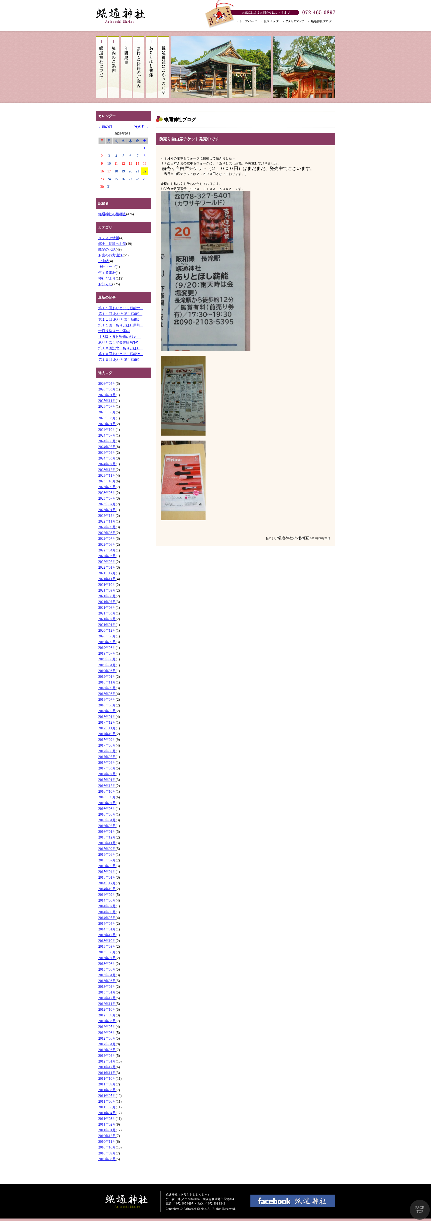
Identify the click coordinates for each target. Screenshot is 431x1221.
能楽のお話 (107, 249)
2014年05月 (107, 918)
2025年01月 (107, 424)
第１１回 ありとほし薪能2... (120, 314)
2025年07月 (107, 406)
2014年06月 (107, 912)
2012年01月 (107, 1061)
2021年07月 (107, 602)
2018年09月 (107, 688)
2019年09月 (107, 642)
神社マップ (107, 267)
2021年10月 (107, 585)
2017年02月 (107, 774)
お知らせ (105, 284)
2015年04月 (107, 872)
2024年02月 (107, 464)
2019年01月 (107, 677)
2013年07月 (107, 958)
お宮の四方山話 (110, 255)
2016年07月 (107, 803)
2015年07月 (107, 860)
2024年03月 (107, 458)
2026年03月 (107, 389)
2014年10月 (107, 889)
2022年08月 (107, 533)
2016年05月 (107, 814)
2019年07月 (107, 653)
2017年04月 (107, 762)
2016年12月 (107, 786)
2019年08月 (107, 648)
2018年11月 (107, 682)
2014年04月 (107, 923)
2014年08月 (107, 900)
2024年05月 (107, 447)
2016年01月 (107, 832)
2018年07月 (107, 699)
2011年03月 (107, 1119)
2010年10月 (107, 1147)
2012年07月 (107, 1027)
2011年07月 (107, 1096)
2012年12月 (107, 998)
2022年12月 (107, 516)
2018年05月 (107, 711)
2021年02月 (107, 619)
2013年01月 (107, 992)
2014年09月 (107, 895)
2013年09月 (107, 946)
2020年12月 (107, 630)
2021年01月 (107, 625)
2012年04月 (107, 1044)
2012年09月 (107, 1015)
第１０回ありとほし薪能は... (120, 354)
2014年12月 (107, 883)
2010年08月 (107, 1159)
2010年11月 (107, 1142)
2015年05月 (107, 866)
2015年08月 (107, 854)
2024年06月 (107, 441)
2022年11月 (107, 521)
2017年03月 (107, 768)
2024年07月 (107, 435)
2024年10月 (107, 430)
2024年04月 (107, 453)
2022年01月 (107, 567)
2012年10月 (107, 1009)
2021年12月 (107, 573)
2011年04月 (107, 1113)
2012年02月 (107, 1056)
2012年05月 (107, 1038)
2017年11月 (107, 728)
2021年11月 (107, 579)
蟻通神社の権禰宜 (112, 214)
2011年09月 (107, 1084)
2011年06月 (107, 1101)
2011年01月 (107, 1130)
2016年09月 (107, 797)
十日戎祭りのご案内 (114, 331)
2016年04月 (107, 820)
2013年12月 (107, 935)
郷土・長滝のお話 (112, 244)
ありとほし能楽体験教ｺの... (119, 342)
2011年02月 (107, 1124)
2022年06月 (107, 544)
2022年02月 (107, 562)
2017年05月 (107, 757)
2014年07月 (107, 906)
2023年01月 (107, 510)
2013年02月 (107, 987)
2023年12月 (107, 470)
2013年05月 (107, 969)
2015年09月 (107, 849)
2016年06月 (107, 809)
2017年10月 (107, 734)
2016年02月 (107, 826)
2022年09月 (107, 527)
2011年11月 (107, 1073)
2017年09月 (107, 740)
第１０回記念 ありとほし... (120, 348)
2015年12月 (107, 837)
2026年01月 (107, 395)
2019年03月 (107, 671)
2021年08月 (107, 596)
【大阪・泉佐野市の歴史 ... (119, 337)
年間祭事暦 (107, 273)
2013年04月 (107, 975)
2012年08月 (107, 1021)
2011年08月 (107, 1090)
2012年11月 (107, 1004)
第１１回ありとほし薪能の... (120, 308)
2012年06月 (107, 1033)
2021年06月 (107, 608)
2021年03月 (107, 613)
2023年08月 (107, 493)
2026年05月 (107, 383)
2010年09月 (107, 1153)
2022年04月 (107, 550)
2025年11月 (107, 401)
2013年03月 (107, 981)
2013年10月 (107, 941)
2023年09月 (107, 487)
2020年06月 (107, 636)
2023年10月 (107, 481)
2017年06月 (107, 751)
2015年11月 (107, 843)
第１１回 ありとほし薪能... (120, 325)
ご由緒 (103, 261)
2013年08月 (107, 952)
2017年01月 (107, 780)
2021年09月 (107, 590)
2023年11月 (107, 475)
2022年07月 (107, 538)
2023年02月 (107, 504)
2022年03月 (107, 556)
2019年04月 (107, 665)
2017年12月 (107, 722)
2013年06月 (107, 964)
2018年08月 (107, 694)
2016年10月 (107, 791)
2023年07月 (107, 498)
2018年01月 (107, 717)
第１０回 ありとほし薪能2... (120, 360)
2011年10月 (107, 1078)
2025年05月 (107, 412)
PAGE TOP (419, 1210)
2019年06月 (107, 659)
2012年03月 (107, 1050)
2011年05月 (107, 1107)
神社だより (107, 278)
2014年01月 (107, 929)
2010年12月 (107, 1136)
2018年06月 (107, 705)
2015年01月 (107, 877)
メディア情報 (108, 238)
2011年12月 (107, 1067)
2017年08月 (107, 745)
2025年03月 (107, 418)
